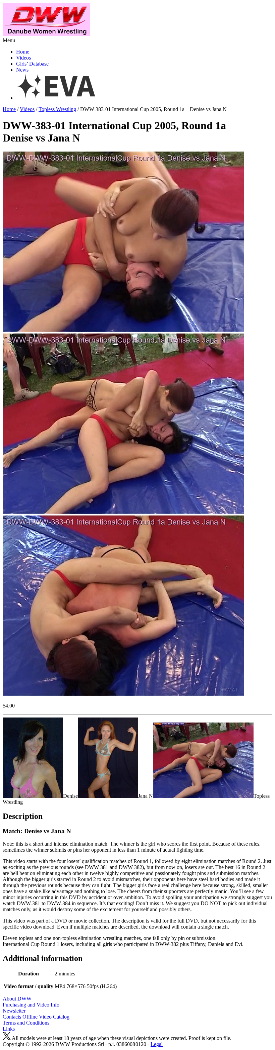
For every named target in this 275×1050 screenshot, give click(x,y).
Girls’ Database (32, 64)
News (22, 70)
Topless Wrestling (57, 109)
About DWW (17, 998)
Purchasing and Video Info (31, 1005)
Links (9, 1029)
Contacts (12, 1017)
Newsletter (14, 1011)
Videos (23, 58)
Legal (157, 1044)
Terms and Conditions (26, 1023)
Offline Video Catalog (45, 1017)
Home (22, 52)
